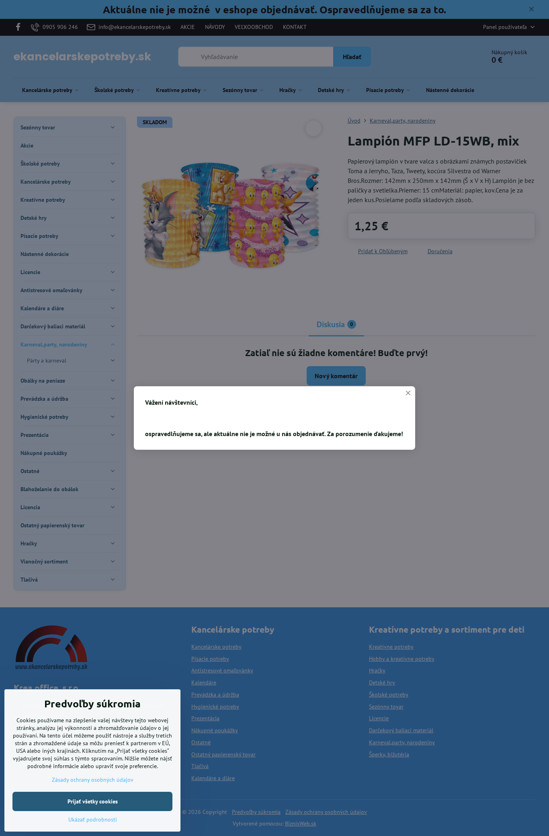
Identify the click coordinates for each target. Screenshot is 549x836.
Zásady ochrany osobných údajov (92, 779)
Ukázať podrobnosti (92, 819)
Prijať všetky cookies (93, 801)
